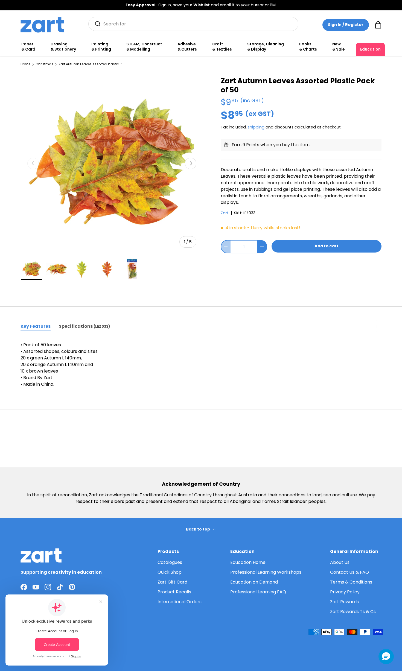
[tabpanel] (201, 365)
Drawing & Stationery (63, 46)
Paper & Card (28, 46)
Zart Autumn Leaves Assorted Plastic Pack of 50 (91, 64)
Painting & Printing (101, 46)
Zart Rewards (344, 602)
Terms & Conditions (351, 582)
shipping (256, 127)
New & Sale (338, 46)
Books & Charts (308, 46)
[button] (378, 25)
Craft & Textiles (222, 46)
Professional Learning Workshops (265, 572)
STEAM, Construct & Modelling (144, 46)
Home (25, 64)
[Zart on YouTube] (36, 587)
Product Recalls (174, 592)
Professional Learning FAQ (258, 592)
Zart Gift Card (172, 582)
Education (370, 49)
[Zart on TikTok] (60, 587)
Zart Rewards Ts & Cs (353, 611)
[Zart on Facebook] (24, 587)
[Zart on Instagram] (48, 587)
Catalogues (170, 562)
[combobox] (193, 24)
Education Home (248, 562)
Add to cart (326, 246)
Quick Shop (170, 572)
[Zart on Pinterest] (72, 587)
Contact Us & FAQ (349, 572)
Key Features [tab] (36, 326)
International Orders (180, 602)
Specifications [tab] (84, 326)
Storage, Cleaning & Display (265, 46)
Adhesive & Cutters (187, 46)
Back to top (198, 529)
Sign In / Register (345, 24)
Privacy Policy (345, 592)
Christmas (44, 64)
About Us (339, 562)
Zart (225, 213)
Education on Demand (254, 582)
